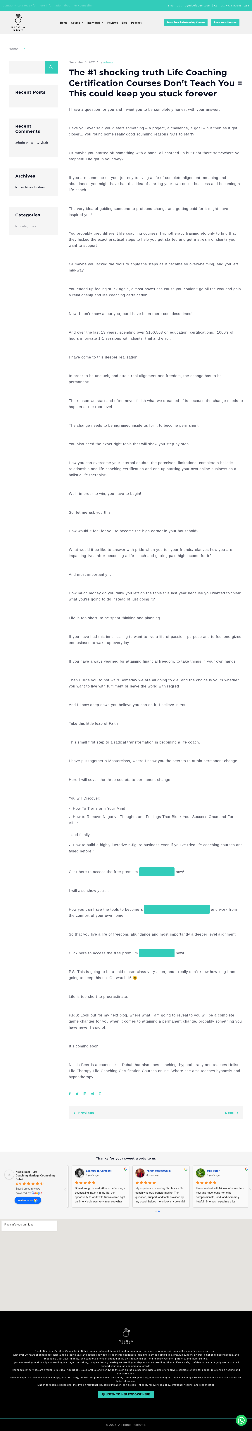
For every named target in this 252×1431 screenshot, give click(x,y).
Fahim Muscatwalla (215, 1170)
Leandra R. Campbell (156, 1170)
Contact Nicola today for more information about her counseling (48, 5)
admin (20, 142)
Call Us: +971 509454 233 (231, 5)
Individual (93, 22)
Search (51, 67)
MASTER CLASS (157, 871)
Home (63, 22)
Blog (124, 22)
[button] (241, 1420)
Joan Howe (89, 1170)
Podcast (136, 22)
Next (230, 1112)
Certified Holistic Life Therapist (177, 909)
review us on (25, 1200)
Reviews (112, 22)
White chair (40, 142)
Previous (85, 1112)
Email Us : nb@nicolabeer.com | (191, 5)
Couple (75, 22)
